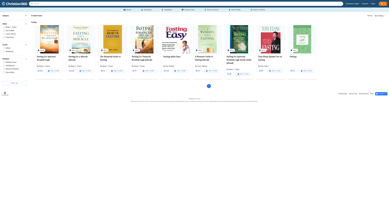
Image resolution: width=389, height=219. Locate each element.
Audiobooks (146, 10)
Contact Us (381, 94)
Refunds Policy (364, 93)
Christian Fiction (188, 10)
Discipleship (166, 10)
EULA (372, 93)
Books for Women (211, 10)
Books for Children (257, 10)
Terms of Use (353, 93)
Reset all (15, 83)
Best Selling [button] (379, 16)
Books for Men (234, 10)
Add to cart (55, 71)
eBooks (127, 10)
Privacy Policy (342, 93)
